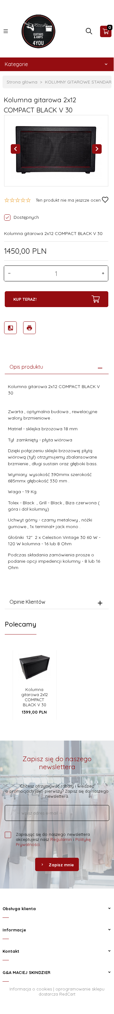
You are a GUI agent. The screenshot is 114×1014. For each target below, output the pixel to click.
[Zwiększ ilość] (103, 273)
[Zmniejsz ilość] (9, 273)
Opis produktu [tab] (26, 367)
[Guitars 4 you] (37, 30)
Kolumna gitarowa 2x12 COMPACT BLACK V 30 (34, 697)
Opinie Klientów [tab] (27, 602)
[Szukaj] (89, 32)
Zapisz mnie (61, 864)
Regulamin (61, 839)
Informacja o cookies (31, 988)
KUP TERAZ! (24, 299)
